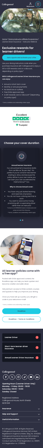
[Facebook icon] (5, 377)
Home (4, 39)
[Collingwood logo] (14, 5)
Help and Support (10, 414)
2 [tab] (22, 220)
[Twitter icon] (12, 377)
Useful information (10, 419)
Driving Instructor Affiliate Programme (23, 39)
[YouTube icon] (31, 377)
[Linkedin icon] (37, 377)
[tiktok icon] (24, 377)
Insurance (6, 408)
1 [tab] (20, 220)
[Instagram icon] (18, 377)
